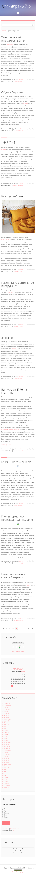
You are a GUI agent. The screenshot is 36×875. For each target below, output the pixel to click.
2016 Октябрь (6, 721)
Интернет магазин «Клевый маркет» (13, 575)
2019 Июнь (5, 780)
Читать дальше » (6, 445)
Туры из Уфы (9, 142)
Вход (13, 872)
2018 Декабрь (6, 768)
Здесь (28, 585)
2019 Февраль (6, 772)
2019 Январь (6, 770)
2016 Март (5, 707)
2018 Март (5, 752)
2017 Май (5, 735)
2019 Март (5, 774)
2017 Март (5, 731)
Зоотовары (8, 338)
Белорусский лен (12, 196)
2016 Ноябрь (6, 723)
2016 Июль (5, 715)
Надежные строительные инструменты (17, 284)
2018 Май (5, 756)
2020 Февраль (6, 785)
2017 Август (5, 740)
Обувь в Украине (12, 92)
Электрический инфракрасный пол (13, 38)
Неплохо (6, 813)
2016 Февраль (6, 705)
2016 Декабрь (6, 725)
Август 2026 (18, 668)
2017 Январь (6, 727)
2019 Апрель (6, 776)
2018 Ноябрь (6, 766)
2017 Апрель (6, 733)
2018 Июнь (5, 758)
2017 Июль (5, 738)
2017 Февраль (6, 729)
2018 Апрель (6, 754)
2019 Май (5, 778)
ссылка (25, 103)
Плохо (6, 815)
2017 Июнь (5, 737)
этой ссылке (10, 292)
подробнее (9, 44)
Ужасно (6, 817)
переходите (5, 239)
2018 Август (5, 762)
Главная (3, 31)
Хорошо (6, 811)
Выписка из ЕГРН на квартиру (14, 391)
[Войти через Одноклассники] (23, 646)
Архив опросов (14, 829)
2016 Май (5, 711)
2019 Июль (5, 781)
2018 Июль (5, 760)
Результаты (5, 829)
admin (20, 79)
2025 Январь (6, 787)
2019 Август (5, 783)
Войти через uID (18, 642)
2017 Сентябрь (6, 742)
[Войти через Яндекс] (16, 646)
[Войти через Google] (19, 647)
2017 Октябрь (6, 744)
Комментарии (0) (18, 81)
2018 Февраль (6, 750)
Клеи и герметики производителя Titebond (17, 518)
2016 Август (5, 717)
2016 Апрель (6, 709)
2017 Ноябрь (6, 746)
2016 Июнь (5, 713)
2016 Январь (6, 703)
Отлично (6, 809)
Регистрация (20, 872)
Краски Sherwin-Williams (16, 462)
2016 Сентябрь (6, 719)
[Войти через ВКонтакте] (12, 646)
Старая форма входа (18, 651)
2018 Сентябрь (6, 764)
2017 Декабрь (6, 748)
